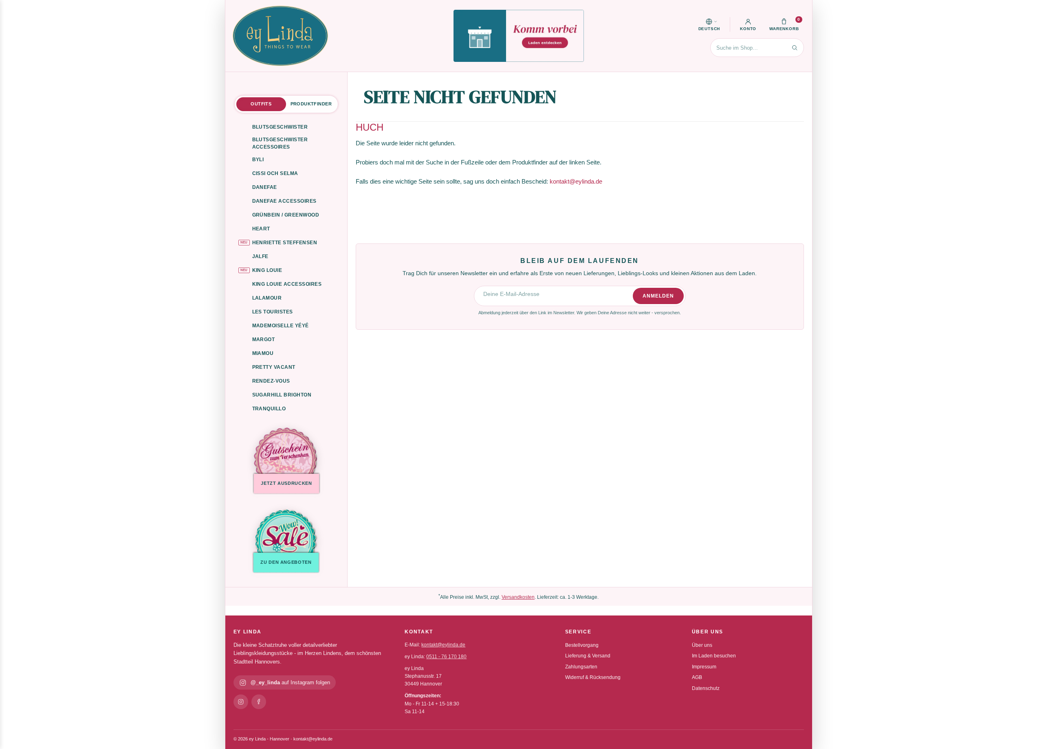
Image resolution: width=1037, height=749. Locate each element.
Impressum (704, 667)
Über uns (702, 645)
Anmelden (658, 296)
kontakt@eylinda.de (576, 181)
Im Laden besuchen (714, 656)
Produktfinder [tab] (311, 103)
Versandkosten (518, 597)
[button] (709, 24)
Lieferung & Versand (587, 656)
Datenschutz (706, 688)
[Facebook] (258, 701)
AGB (697, 677)
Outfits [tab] (261, 103)
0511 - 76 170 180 (446, 656)
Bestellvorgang (582, 645)
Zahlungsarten (581, 667)
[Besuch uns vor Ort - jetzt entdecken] (519, 36)
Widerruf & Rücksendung (593, 677)
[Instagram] (240, 701)
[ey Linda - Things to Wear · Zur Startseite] (280, 36)
